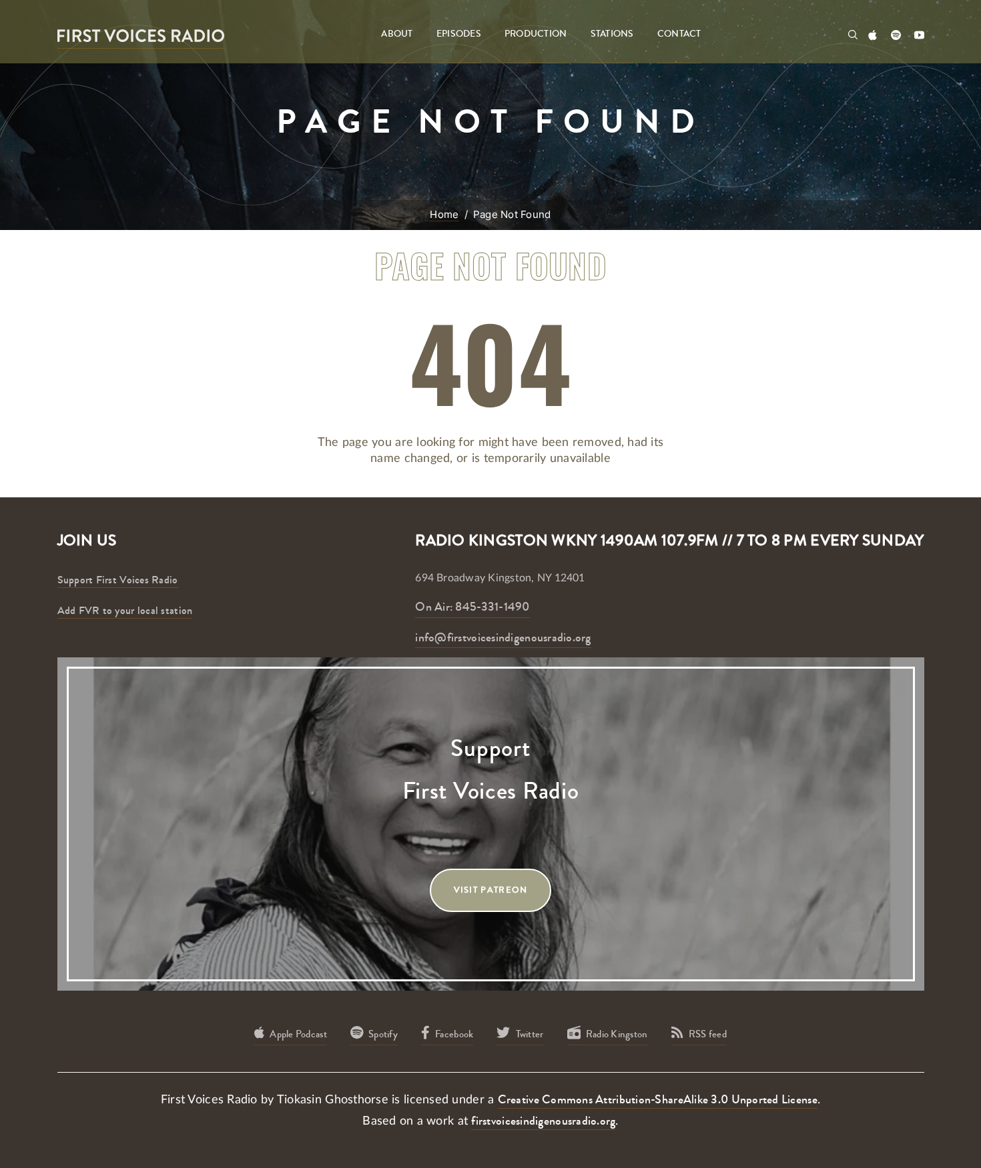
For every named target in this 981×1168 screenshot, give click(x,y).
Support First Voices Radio (117, 579)
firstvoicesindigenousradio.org (543, 1120)
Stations (612, 34)
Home (444, 214)
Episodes (458, 34)
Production (536, 34)
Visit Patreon (491, 890)
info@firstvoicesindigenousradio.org (503, 637)
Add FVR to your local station (125, 610)
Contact (679, 34)
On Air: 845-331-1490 (472, 606)
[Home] (140, 35)
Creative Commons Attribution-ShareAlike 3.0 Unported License (658, 1099)
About (396, 34)
